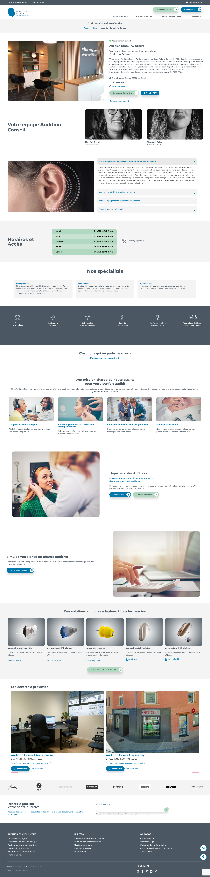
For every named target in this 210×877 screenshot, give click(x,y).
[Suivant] (195, 732)
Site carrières (38, 2)
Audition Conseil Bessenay (125, 755)
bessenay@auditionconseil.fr (132, 763)
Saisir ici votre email (104, 804)
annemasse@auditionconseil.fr (37, 763)
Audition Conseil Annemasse (32, 755)
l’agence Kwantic (24, 870)
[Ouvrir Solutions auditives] (153, 17)
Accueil (87, 28)
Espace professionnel (17, 2)
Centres (95, 28)
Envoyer (166, 809)
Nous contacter (195, 2)
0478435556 (112, 763)
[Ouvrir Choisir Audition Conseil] (183, 17)
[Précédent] (14, 732)
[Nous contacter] (187, 2)
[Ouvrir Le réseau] (201, 17)
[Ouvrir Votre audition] (128, 17)
